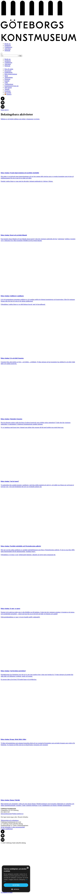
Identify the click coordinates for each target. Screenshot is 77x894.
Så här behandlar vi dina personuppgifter (13, 827)
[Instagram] (38, 103)
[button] (16, 889)
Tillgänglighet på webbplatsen (10, 820)
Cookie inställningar (7, 829)
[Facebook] (38, 99)
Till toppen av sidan (6, 892)
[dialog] (16, 878)
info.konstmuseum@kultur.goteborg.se (12, 813)
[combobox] (28, 868)
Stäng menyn (5, 110)
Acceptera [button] (16, 885)
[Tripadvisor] (38, 107)
